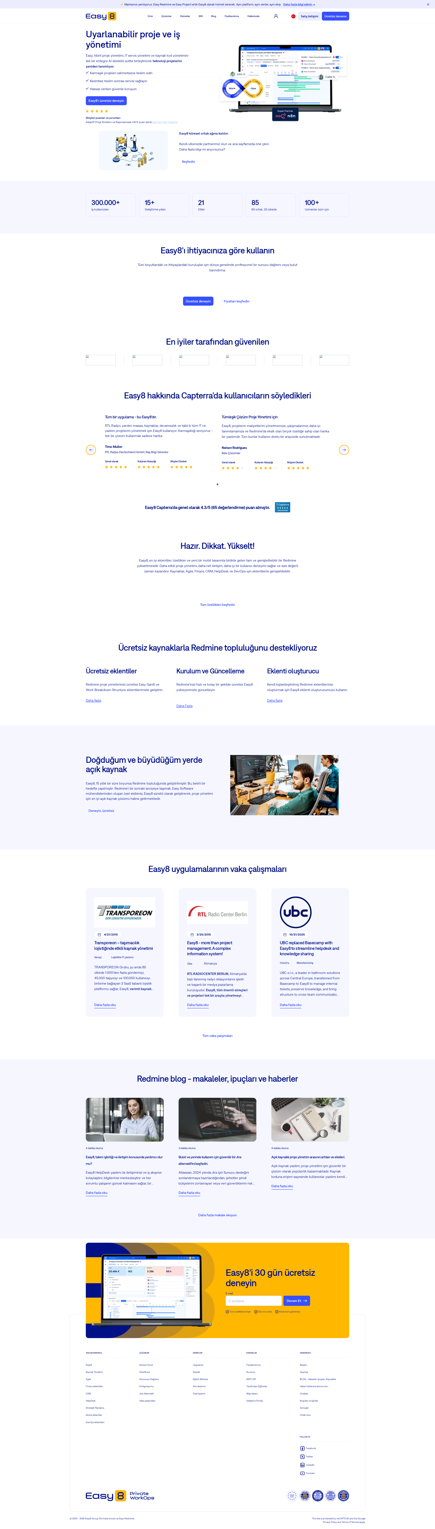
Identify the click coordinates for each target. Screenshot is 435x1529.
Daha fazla (93, 706)
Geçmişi (304, 1377)
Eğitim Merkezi (200, 1384)
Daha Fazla (184, 711)
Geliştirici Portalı (254, 1406)
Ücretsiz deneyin (198, 301)
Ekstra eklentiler (94, 1420)
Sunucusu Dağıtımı (149, 1384)
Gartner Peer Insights (164, 122)
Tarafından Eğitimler (256, 1391)
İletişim (303, 1370)
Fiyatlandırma (232, 16)
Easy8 (89, 1370)
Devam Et (294, 1306)
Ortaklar (304, 1399)
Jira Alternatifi (146, 1399)
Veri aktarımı (199, 1391)
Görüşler (304, 1413)
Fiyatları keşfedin (236, 301)
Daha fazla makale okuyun (217, 1220)
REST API (251, 1384)
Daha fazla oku (105, 1010)
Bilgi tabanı (252, 1399)
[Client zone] (276, 16)
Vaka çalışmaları (147, 1406)
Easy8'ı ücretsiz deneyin (106, 100)
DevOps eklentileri (95, 1427)
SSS (201, 16)
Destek (196, 1377)
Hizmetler (185, 16)
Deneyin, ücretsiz (101, 816)
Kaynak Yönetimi (94, 1377)
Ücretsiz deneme (335, 16)
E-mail (229, 1298)
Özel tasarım (199, 1399)
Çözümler (166, 16)
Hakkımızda (253, 16)
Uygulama (198, 1370)
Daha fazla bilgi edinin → (299, 4)
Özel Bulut (144, 1377)
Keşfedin (188, 161)
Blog (213, 16)
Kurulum (250, 1377)
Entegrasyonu (146, 1391)
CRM (88, 1399)
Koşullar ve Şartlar (309, 1406)
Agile (88, 1384)
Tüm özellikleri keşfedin (217, 610)
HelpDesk (90, 1406)
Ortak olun (305, 1420)
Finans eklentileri (94, 1391)
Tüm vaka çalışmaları (217, 1041)
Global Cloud (146, 1370)
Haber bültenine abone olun (314, 1391)
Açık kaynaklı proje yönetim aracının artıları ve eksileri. (308, 1162)
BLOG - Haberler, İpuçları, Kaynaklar (318, 1384)
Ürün (150, 16)
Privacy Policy (330, 1527)
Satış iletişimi (309, 16)
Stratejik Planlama (95, 1413)
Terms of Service (350, 1527)
